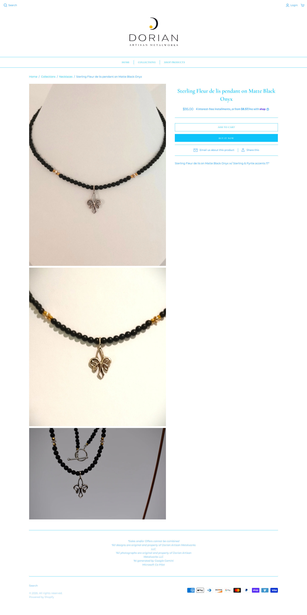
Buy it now (226, 138)
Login (294, 5)
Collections (48, 76)
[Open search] (5, 5)
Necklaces (65, 76)
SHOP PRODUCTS (174, 62)
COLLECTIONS (147, 62)
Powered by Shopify (41, 597)
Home (33, 76)
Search (12, 5)
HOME (125, 62)
